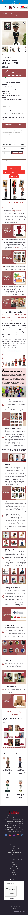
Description (5, 160)
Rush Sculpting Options (8, 110)
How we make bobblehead (14, 848)
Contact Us (14, 864)
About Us (14, 872)
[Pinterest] (10, 835)
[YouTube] (18, 835)
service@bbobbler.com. (18, 247)
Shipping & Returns (14, 845)
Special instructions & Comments (13, 131)
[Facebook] (6, 835)
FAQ (14, 847)
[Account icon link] (18, 7)
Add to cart (17, 152)
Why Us (14, 862)
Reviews (4, 163)
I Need (4, 80)
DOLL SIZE (5, 103)
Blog (14, 870)
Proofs (14, 854)
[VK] (22, 835)
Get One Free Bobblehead (14, 852)
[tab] (14, 160)
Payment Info (14, 843)
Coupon (14, 874)
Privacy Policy (14, 868)
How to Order (14, 866)
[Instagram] (14, 835)
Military (4, 54)
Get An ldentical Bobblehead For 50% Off (13, 117)
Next (26, 49)
